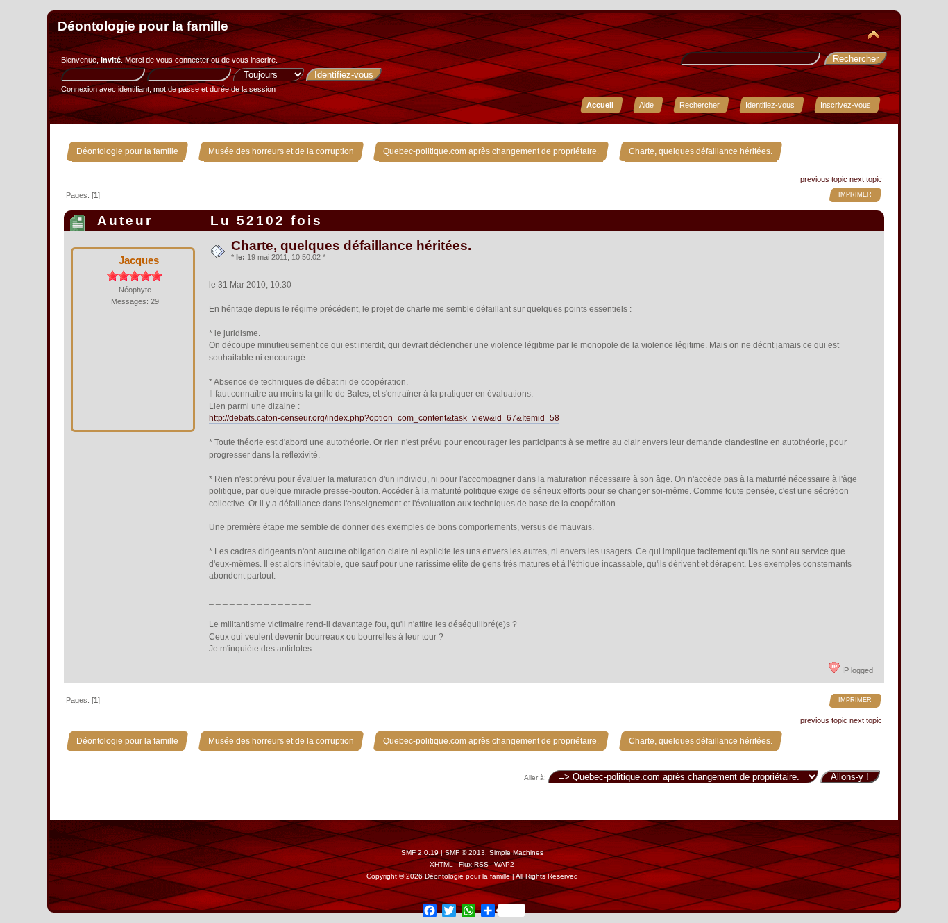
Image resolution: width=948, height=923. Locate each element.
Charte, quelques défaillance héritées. (351, 245)
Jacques (139, 260)
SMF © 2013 (465, 852)
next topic (865, 179)
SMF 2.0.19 (420, 852)
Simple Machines (516, 852)
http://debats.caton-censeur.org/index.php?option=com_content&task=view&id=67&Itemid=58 (384, 418)
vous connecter (182, 60)
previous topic (823, 179)
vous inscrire (254, 60)
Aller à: (535, 777)
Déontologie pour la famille (143, 26)
